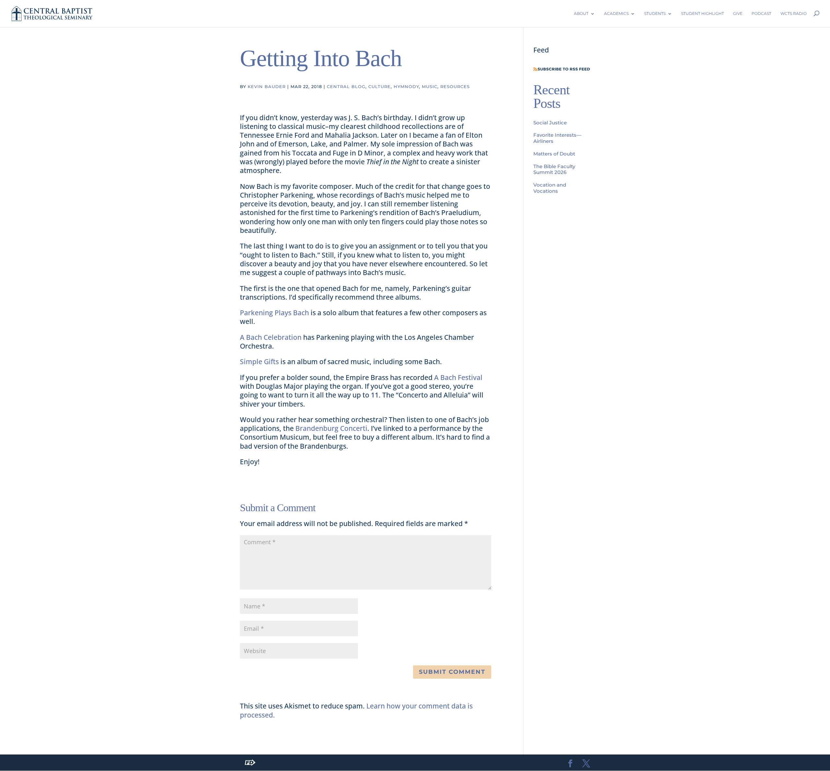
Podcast (761, 13)
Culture (379, 86)
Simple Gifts (259, 361)
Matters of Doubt (554, 154)
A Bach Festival (458, 377)
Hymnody (406, 86)
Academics (616, 13)
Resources (455, 86)
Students (655, 13)
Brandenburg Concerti (331, 428)
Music (429, 86)
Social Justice (550, 123)
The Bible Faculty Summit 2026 (554, 169)
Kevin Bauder (267, 86)
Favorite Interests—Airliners (557, 138)
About (581, 13)
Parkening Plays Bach (274, 312)
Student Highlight (702, 13)
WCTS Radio (793, 13)
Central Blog (346, 86)
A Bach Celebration (271, 337)
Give (737, 13)
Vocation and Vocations (549, 188)
